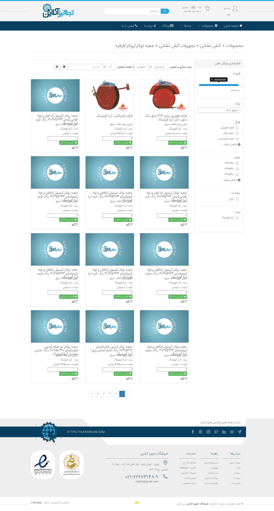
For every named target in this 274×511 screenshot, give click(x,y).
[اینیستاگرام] (208, 432)
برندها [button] (187, 25)
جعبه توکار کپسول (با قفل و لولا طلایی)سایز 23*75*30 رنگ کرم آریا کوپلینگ (166, 196)
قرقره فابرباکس (226, 139)
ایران (231, 199)
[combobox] (218, 110)
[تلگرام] (239, 432)
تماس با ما (236, 483)
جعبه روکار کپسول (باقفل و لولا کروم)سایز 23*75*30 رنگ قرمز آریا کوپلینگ (57, 196)
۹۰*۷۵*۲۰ (229, 174)
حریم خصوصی (189, 483)
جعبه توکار (228, 133)
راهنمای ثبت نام (211, 483)
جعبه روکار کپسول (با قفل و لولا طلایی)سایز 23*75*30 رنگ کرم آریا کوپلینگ (57, 119)
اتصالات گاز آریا (189, 463)
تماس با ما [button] (128, 26)
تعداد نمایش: (124, 67)
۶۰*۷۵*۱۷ (229, 169)
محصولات (234, 46)
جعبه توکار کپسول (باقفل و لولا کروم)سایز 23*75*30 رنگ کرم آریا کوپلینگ (110, 273)
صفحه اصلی (235, 463)
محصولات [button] (208, 26)
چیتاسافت (36, 503)
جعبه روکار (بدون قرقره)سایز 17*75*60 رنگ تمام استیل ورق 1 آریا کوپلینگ (111, 350)
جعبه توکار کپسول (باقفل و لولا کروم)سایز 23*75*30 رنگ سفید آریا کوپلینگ (166, 350)
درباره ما (237, 478)
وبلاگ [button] (166, 26)
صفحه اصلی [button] (232, 26)
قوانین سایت (190, 478)
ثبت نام (227, 8)
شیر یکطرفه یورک (211, 463)
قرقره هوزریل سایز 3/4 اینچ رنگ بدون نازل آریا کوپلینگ (166, 117)
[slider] (197, 85)
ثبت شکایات (212, 473)
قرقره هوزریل (227, 128)
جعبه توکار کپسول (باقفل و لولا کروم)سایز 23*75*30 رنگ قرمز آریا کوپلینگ (57, 273)
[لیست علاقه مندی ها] (185, 148)
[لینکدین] (224, 432)
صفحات (237, 473)
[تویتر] (216, 432)
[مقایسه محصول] (182, 148)
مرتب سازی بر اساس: (181, 67)
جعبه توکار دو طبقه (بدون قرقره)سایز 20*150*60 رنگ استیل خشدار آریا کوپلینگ (56, 350)
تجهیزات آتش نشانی (177, 46)
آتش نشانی (210, 46)
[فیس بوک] (192, 432)
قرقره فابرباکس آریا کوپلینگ (114, 116)
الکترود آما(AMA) (188, 468)
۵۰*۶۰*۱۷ (229, 163)
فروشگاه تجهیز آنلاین (197, 504)
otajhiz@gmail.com (146, 482)
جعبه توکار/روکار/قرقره (135, 46)
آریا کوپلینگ (228, 218)
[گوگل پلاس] (200, 432)
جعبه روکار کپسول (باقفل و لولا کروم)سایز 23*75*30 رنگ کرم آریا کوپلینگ (110, 196)
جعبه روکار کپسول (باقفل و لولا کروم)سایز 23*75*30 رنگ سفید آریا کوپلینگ (166, 273)
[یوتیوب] (231, 432)
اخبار (238, 468)
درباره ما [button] (149, 26)
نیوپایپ (214, 468)
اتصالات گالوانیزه (189, 473)
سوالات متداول (211, 478)
